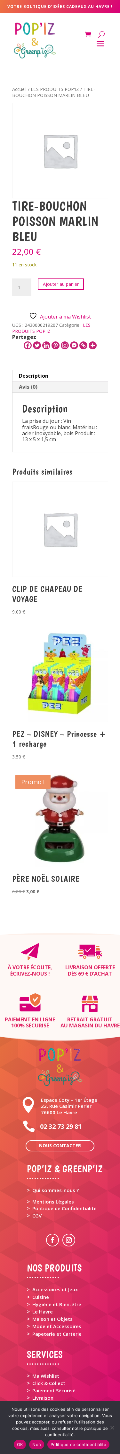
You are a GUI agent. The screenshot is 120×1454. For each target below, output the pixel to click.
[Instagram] (65, 345)
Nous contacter (60, 1145)
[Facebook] (28, 345)
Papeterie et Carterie (57, 1334)
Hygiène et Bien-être (56, 1304)
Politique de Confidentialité (64, 1208)
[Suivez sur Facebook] (52, 1240)
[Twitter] (37, 345)
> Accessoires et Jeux (52, 1289)
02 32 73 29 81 (61, 1126)
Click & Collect (48, 1383)
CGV (37, 1215)
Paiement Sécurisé (54, 1390)
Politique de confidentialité (78, 1444)
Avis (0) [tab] (28, 386)
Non (36, 1444)
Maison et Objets (52, 1319)
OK (20, 1444)
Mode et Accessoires (56, 1326)
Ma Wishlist (45, 1376)
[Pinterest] (56, 345)
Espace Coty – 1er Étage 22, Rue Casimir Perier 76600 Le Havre (69, 1106)
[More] (93, 345)
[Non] (112, 1427)
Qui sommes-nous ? (55, 1190)
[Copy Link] (83, 345)
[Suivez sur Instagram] (68, 1240)
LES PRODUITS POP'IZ (55, 89)
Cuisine (40, 1297)
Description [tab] (33, 375)
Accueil (19, 89)
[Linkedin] (46, 345)
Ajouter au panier (61, 284)
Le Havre (42, 1311)
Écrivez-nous (28, 973)
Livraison (42, 1398)
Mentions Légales (53, 1201)
